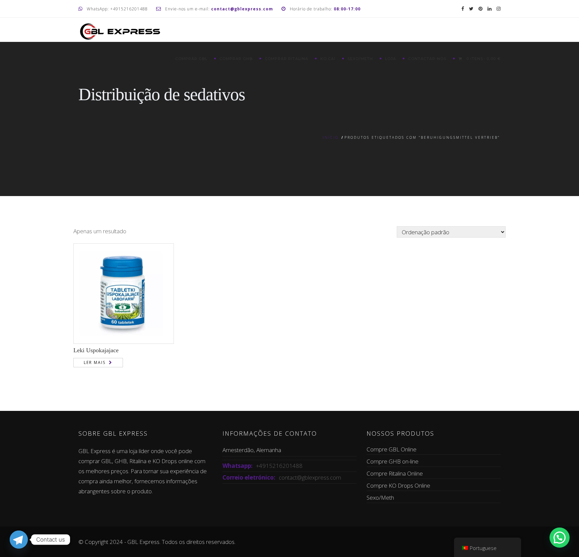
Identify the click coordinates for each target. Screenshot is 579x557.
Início (331, 137)
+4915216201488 (279, 466)
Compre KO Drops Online (398, 485)
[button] (560, 538)
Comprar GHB (236, 58)
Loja (390, 58)
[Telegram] (19, 540)
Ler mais (95, 362)
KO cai (327, 58)
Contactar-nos (427, 58)
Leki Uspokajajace (96, 350)
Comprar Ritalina (286, 58)
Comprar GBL (191, 58)
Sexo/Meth (360, 58)
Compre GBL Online (391, 449)
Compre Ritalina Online (395, 473)
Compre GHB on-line (393, 461)
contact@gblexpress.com (310, 477)
